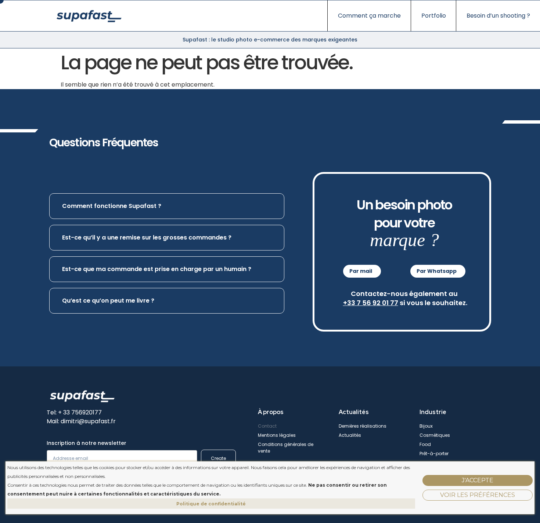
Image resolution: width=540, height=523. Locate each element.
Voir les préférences (477, 494)
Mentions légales (277, 435)
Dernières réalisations (362, 426)
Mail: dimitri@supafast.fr (81, 421)
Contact (267, 426)
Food (425, 444)
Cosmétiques (435, 435)
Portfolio (433, 15)
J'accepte (477, 480)
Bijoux (426, 426)
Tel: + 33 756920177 (74, 412)
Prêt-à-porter (434, 453)
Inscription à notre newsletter (86, 443)
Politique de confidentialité (211, 503)
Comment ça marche (369, 15)
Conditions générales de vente (285, 447)
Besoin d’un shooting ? (498, 15)
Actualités (350, 435)
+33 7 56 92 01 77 (370, 302)
